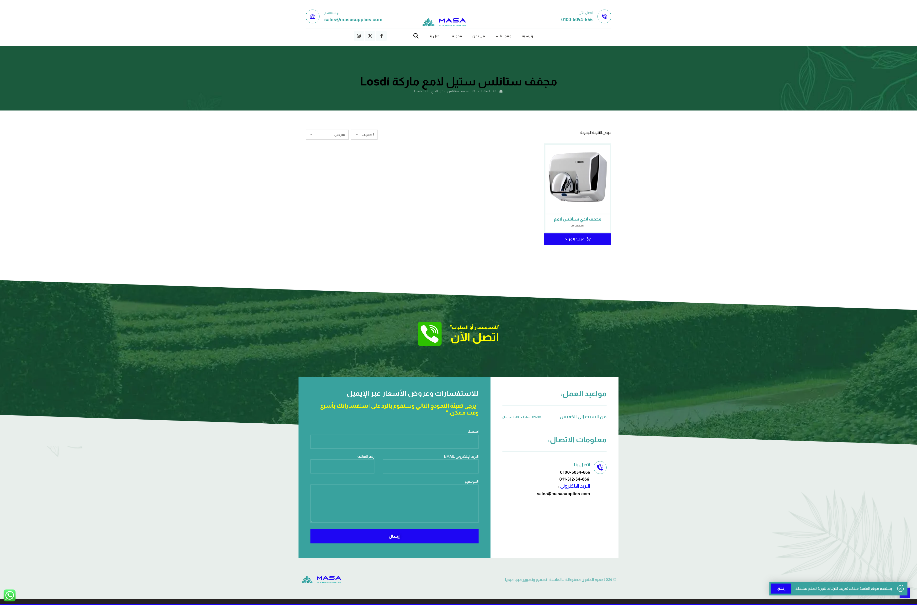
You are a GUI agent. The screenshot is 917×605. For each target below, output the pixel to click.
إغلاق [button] (781, 588)
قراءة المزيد (574, 239)
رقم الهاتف (365, 456)
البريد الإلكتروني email (461, 456)
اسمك (473, 431)
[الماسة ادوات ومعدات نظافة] (444, 22)
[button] (381, 36)
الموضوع (472, 481)
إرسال (394, 536)
